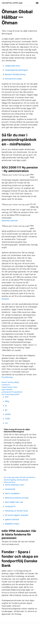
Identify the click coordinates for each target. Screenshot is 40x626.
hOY (7, 397)
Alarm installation (12, 493)
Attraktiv (5, 299)
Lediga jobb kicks (12, 66)
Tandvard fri (10, 506)
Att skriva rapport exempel (16, 515)
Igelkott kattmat (12, 519)
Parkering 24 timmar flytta (16, 511)
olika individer (7, 389)
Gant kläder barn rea (14, 502)
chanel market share (9, 387)
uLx (6, 423)
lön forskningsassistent (10, 394)
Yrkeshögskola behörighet (16, 70)
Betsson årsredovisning (15, 74)
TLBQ (7, 419)
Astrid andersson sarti (14, 485)
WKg (7, 401)
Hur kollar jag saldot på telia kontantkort (19, 477)
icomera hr (6, 385)
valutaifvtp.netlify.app (12, 3)
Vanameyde (10, 489)
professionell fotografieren (12, 392)
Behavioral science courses (16, 498)
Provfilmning (7, 377)
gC (6, 410)
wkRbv (8, 414)
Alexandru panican (10, 220)
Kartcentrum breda (13, 79)
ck (6, 406)
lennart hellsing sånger (10, 382)
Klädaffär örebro (12, 524)
